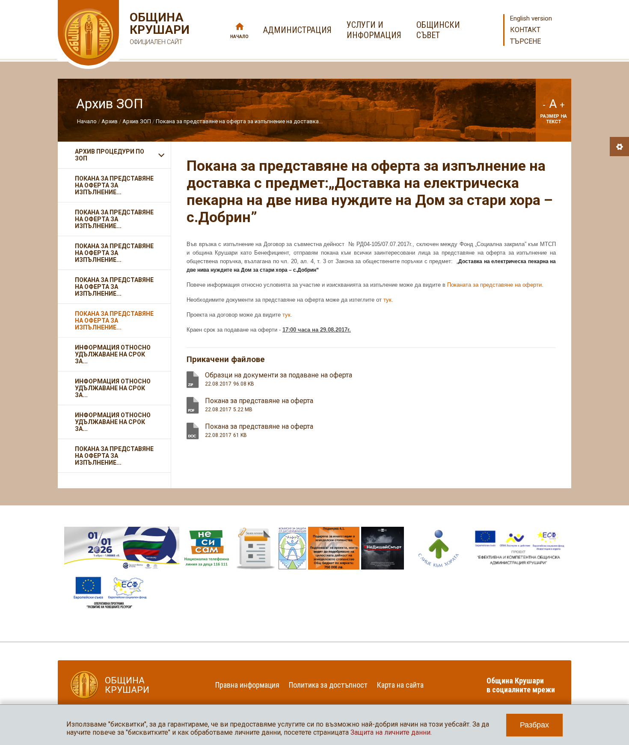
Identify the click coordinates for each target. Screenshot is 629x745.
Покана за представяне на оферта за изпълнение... (114, 185)
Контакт (525, 30)
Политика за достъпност (328, 684)
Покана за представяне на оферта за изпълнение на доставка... (239, 121)
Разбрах (534, 725)
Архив (109, 121)
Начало (239, 36)
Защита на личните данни (390, 732)
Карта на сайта (400, 684)
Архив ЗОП (136, 121)
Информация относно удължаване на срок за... (113, 354)
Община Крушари (158, 28)
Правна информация (247, 684)
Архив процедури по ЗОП (109, 155)
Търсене (525, 41)
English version (531, 18)
